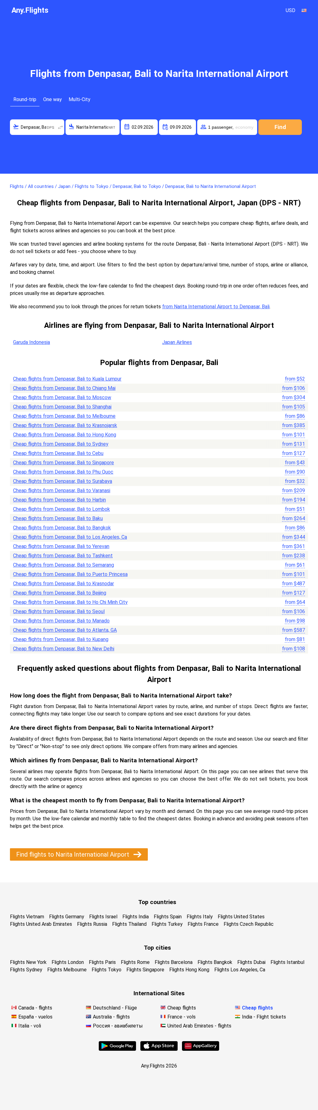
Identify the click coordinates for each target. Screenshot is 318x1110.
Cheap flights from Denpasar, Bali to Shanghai (62, 407)
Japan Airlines (177, 342)
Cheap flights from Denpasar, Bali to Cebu (58, 453)
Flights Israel (103, 917)
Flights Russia (92, 924)
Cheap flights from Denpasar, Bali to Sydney (60, 444)
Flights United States (241, 917)
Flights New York (28, 962)
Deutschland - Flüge (115, 1008)
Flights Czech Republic (249, 924)
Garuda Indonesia (31, 342)
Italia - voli (29, 1026)
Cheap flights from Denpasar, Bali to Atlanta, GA (65, 630)
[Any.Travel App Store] (159, 1049)
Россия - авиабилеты (118, 1026)
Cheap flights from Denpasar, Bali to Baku (58, 518)
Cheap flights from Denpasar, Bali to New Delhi (63, 649)
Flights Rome (135, 962)
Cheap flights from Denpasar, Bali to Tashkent (63, 556)
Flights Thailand (129, 924)
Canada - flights (35, 1008)
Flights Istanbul (287, 962)
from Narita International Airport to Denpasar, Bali (216, 307)
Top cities (157, 947)
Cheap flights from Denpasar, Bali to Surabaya (62, 481)
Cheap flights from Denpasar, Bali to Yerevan (61, 546)
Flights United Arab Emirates (41, 924)
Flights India (135, 917)
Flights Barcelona (174, 962)
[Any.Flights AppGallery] (200, 1049)
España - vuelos (35, 1017)
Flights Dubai (251, 962)
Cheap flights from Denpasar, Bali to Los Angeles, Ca (70, 537)
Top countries (157, 902)
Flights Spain (168, 917)
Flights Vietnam (27, 917)
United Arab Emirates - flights (199, 1026)
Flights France (203, 924)
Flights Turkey (167, 924)
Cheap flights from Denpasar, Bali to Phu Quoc (63, 472)
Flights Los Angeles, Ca (239, 970)
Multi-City (79, 99)
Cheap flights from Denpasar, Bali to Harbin (59, 500)
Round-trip (24, 99)
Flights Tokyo (106, 970)
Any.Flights (29, 10)
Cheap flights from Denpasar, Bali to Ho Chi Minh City (70, 602)
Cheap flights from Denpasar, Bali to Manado (61, 621)
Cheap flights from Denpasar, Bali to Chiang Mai (64, 388)
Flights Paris (102, 962)
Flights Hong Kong (189, 970)
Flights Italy (200, 917)
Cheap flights (181, 1008)
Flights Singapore (145, 970)
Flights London (68, 962)
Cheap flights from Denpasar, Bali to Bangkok (62, 528)
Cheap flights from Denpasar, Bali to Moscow (62, 397)
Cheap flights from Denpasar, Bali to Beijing (59, 593)
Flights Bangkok (215, 962)
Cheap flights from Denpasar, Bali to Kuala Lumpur (67, 379)
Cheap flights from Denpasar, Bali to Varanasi (61, 490)
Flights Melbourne (67, 970)
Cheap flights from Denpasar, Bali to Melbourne (64, 416)
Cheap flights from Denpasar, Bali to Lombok (61, 509)
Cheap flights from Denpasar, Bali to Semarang (63, 565)
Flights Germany (66, 917)
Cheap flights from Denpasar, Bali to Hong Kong (64, 435)
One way (52, 99)
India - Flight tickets (264, 1017)
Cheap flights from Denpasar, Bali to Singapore (63, 463)
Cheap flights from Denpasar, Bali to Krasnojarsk (65, 425)
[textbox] (37, 127)
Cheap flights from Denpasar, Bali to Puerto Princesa (70, 574)
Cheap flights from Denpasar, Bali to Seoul (59, 611)
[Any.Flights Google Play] (117, 1049)
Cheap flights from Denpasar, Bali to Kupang (60, 639)
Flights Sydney (26, 970)
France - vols (181, 1017)
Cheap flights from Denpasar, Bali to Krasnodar (63, 583)
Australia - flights (111, 1017)
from (295, 379)
